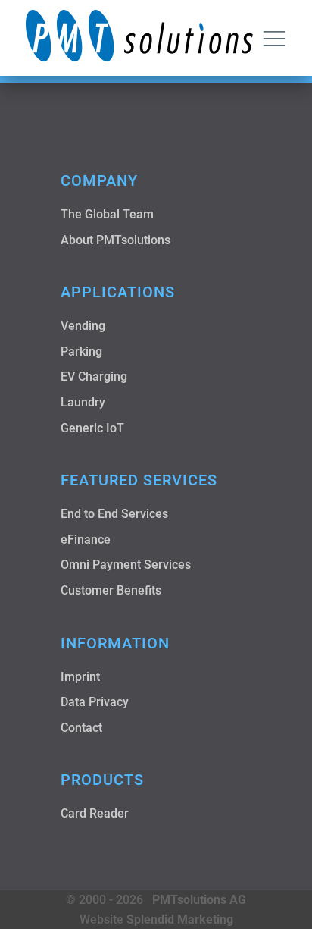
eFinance (86, 539)
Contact (81, 727)
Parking (81, 351)
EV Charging (94, 376)
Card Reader (95, 813)
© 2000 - (156, 900)
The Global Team (107, 214)
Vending (83, 326)
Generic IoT (92, 428)
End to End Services (114, 514)
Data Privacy (95, 702)
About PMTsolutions (115, 240)
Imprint (80, 677)
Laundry (83, 402)
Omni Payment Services (126, 564)
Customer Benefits (111, 590)
